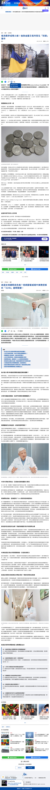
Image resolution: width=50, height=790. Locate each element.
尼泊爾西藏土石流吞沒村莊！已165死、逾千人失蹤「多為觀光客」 (41, 742)
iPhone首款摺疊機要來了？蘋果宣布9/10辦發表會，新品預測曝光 (42, 735)
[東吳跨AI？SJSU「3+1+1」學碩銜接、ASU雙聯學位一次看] (5, 735)
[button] (47, 252)
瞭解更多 (45, 3)
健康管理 (8, 726)
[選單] (2, 8)
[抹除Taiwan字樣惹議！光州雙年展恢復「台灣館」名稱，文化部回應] (5, 750)
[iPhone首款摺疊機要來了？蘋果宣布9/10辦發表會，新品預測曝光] (30, 735)
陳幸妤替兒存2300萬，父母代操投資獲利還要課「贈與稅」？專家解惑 (42, 749)
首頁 (2, 33)
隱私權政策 (28, 782)
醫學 (3, 726)
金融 (17, 272)
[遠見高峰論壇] (5, 3)
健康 (10, 282)
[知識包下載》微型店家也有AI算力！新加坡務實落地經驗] (5, 783)
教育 (11, 732)
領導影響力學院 (42, 778)
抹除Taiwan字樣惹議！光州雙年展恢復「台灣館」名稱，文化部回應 (17, 749)
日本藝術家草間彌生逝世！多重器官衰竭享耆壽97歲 (17, 742)
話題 (11, 740)
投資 (21, 272)
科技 (36, 732)
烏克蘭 (7, 272)
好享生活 (6, 282)
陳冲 (2, 41)
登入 (12, 86)
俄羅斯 (12, 272)
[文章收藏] (11, 82)
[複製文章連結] (9, 82)
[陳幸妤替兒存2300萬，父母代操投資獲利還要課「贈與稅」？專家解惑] (30, 750)
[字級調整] (14, 82)
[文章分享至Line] (2, 82)
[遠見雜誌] (25, 8)
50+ (36, 778)
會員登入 (20, 767)
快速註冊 (30, 767)
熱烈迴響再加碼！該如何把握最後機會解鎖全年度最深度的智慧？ (29, 12)
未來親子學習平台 (29, 778)
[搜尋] (48, 8)
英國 (3, 272)
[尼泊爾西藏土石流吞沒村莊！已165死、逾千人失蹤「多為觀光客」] (30, 742)
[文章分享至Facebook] (5, 82)
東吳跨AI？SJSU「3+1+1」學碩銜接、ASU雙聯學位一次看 (17, 735)
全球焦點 (9, 33)
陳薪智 (2, 290)
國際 (5, 33)
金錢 (25, 272)
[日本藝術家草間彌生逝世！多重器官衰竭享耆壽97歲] (5, 742)
